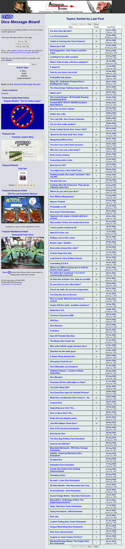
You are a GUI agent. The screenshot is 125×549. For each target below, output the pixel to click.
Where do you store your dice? (64, 191)
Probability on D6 (58, 207)
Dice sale (54, 517)
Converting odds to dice (61, 160)
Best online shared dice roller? (64, 248)
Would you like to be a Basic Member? (24, 52)
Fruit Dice (54, 331)
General (27, 84)
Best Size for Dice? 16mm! (62, 109)
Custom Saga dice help (61, 253)
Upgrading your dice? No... (62, 408)
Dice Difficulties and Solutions (64, 367)
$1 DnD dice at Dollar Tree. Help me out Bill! (70, 279)
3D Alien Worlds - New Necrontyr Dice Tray (69, 486)
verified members (17, 51)
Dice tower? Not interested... (63, 212)
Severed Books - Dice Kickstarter (65, 491)
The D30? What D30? (60, 387)
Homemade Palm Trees (22, 235)
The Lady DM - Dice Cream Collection (67, 119)
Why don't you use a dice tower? (65, 150)
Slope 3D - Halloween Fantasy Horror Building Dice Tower (67, 83)
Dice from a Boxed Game (61, 532)
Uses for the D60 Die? (60, 444)
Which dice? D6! (57, 46)
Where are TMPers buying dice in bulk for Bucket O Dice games (69, 269)
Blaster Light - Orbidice (60, 243)
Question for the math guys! (63, 351)
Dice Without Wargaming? (62, 197)
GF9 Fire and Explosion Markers (22, 194)
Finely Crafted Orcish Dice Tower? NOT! (68, 129)
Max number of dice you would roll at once (69, 222)
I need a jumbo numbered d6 (63, 228)
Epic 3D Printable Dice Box (62, 336)
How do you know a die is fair (63, 72)
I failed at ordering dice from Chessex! (67, 41)
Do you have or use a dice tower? (65, 284)
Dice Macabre (56, 326)
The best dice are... (58, 181)
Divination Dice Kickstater (62, 465)
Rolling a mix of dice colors (62, 238)
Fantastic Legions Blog (22, 137)
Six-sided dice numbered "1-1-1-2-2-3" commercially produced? (67, 274)
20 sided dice (56, 460)
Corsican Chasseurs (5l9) (61, 315)
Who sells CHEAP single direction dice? (68, 346)
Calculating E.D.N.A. (59, 263)
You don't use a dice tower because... (67, 145)
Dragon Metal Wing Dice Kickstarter (66, 527)
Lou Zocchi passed (59, 36)
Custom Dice (56, 403)
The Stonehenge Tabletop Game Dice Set (69, 88)
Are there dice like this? (61, 31)
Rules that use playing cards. (63, 418)
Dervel (5, 272)
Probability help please (60, 77)
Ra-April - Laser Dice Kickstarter (65, 480)
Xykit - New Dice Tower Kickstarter (66, 506)
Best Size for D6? (58, 165)
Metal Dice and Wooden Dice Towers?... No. (70, 398)
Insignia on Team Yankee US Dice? (66, 537)
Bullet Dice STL (57, 310)
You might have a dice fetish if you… (67, 170)
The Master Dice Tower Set (62, 341)
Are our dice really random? (63, 124)
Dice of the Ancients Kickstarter (64, 428)
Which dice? (56, 93)
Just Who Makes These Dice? (63, 423)
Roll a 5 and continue (60, 155)
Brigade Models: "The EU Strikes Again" (22, 101)
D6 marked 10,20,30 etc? (61, 362)
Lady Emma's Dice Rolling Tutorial (66, 258)
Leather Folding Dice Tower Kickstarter (68, 522)
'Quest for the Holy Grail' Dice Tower (66, 135)
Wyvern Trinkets (57, 202)
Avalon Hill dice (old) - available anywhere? (69, 305)
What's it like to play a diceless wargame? (69, 62)
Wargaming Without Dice (61, 140)
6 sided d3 (55, 67)
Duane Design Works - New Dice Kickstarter (70, 496)
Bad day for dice (57, 434)
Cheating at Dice (57, 475)
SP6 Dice (54, 321)
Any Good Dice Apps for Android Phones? (69, 393)
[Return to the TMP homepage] (7, 17)
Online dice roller (58, 114)
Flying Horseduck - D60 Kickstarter (66, 511)
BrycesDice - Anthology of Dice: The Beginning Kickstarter (67, 501)
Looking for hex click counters (64, 57)
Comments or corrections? (11, 284)
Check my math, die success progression (69, 290)
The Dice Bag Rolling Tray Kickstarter (67, 439)
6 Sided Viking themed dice (62, 356)
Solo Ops (22, 168)
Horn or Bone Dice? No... (61, 413)
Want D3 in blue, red (59, 233)
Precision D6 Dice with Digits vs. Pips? (68, 382)
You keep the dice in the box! (63, 295)
